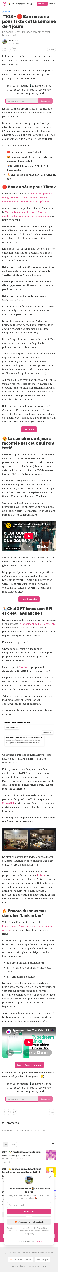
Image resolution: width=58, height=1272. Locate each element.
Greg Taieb (13, 40)
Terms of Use (42, 1228)
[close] (50, 1177)
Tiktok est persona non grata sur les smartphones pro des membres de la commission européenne (27, 197)
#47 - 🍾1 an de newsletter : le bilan (21, 1152)
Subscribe (42, 4)
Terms (34, 1252)
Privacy (26, 1252)
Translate (8, 11)
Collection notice (45, 1252)
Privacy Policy (28, 1233)
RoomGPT (8, 803)
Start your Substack (22, 1259)
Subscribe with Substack (30, 1221)
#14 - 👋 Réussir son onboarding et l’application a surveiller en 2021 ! (21, 1171)
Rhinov (41, 875)
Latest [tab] (12, 1144)
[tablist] (9, 1144)
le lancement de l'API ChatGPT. (37, 623)
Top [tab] (5, 1144)
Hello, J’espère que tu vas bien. (16, 1155)
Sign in (52, 4)
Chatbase (24, 667)
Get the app (42, 1259)
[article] (29, 1157)
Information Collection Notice (34, 1231)
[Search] (53, 1144)
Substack (16, 1266)
